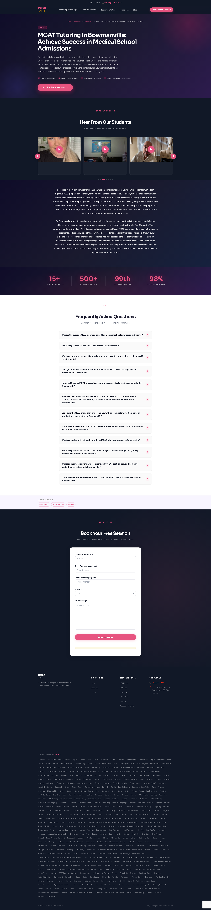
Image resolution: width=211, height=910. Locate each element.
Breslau (136, 771)
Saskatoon (108, 865)
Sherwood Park (83, 869)
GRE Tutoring (53, 799)
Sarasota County (77, 865)
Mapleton (118, 818)
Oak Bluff (81, 838)
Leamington (91, 814)
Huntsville (49, 807)
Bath (138, 764)
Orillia (147, 838)
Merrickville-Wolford (103, 822)
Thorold (68, 881)
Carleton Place (59, 779)
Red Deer (68, 854)
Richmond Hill (113, 854)
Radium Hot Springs (55, 854)
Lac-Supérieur (98, 810)
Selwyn (162, 865)
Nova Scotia (71, 838)
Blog (135, 10)
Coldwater (60, 783)
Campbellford (156, 775)
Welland (131, 889)
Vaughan (41, 889)
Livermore (147, 814)
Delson (67, 787)
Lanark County (147, 810)
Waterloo (122, 889)
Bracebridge (74, 771)
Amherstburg (132, 760)
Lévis (117, 814)
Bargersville (106, 764)
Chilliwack (118, 779)
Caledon (106, 775)
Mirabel (54, 826)
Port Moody (60, 850)
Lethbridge (109, 814)
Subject (78, 589)
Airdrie (83, 760)
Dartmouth (59, 787)
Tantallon (115, 877)
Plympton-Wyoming (115, 846)
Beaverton (62, 767)
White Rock (99, 893)
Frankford (56, 795)
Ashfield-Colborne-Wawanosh (63, 764)
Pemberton (149, 842)
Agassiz (76, 760)
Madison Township (77, 818)
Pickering (53, 846)
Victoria (56, 889)
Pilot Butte (62, 846)
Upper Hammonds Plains (63, 885)
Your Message (81, 601)
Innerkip (75, 807)
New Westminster (129, 830)
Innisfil (82, 807)
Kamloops (98, 807)
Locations (124, 10)
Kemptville (129, 807)
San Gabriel (56, 865)
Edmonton (41, 791)
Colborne (41, 783)
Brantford (114, 771)
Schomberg (139, 865)
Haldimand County (156, 799)
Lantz (62, 814)
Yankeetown (52, 897)
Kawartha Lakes (109, 807)
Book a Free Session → (55, 87)
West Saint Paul (154, 889)
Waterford (113, 889)
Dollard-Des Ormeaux (92, 787)
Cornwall (116, 783)
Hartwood (141, 803)
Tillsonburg (77, 881)
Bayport (145, 764)
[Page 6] (110, 179)
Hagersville (133, 799)
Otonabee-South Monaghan (47, 842)
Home (70, 22)
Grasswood (163, 795)
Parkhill (123, 842)
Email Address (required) (86, 566)
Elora (77, 791)
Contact (94, 692)
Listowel (138, 814)
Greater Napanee (66, 799)
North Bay (136, 834)
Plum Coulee (102, 846)
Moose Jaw (121, 826)
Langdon (157, 810)
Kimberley (139, 807)
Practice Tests (88, 10)
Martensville (153, 818)
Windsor (150, 893)
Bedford (71, 767)
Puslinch (148, 850)
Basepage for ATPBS (127, 764)
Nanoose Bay (63, 830)
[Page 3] (102, 179)
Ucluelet (131, 881)
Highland (159, 803)
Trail (102, 881)
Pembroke (158, 842)
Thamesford (149, 877)
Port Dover (164, 846)
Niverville (118, 834)
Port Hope (50, 850)
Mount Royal (162, 826)
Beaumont (41, 767)
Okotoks (126, 838)
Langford (166, 810)
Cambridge (133, 775)
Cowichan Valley (136, 783)
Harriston (132, 803)
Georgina (125, 795)
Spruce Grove (42, 873)
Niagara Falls (85, 834)
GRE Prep (123, 701)
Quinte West (42, 854)
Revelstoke (85, 854)
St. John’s (96, 873)
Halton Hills (64, 803)
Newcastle (161, 830)
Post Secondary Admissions (108, 850)
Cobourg (158, 779)
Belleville (79, 767)
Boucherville (52, 771)
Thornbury (41, 881)
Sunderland (69, 877)
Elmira (62, 791)
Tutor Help (122, 881)
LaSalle (69, 814)
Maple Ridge (108, 818)
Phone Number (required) (86, 578)
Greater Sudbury (80, 799)
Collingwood (71, 783)
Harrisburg (106, 803)
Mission (62, 826)
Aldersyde (104, 760)
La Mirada (87, 810)
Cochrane (167, 779)
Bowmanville (88, 22)
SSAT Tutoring (64, 873)
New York (141, 830)
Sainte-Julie (127, 861)
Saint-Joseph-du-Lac (77, 861)
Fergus (141, 791)
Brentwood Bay (125, 771)
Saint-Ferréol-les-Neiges (136, 857)
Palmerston (90, 842)
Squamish (53, 873)
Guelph (124, 799)
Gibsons (134, 795)
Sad (86, 857)
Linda (131, 814)
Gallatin (90, 795)
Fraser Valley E (79, 795)
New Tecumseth (115, 830)
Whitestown (120, 893)
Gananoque (99, 795)
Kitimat (66, 810)
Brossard (64, 775)
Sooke (129, 869)
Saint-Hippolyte (152, 857)
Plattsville (91, 846)
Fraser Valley (67, 795)
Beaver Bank (51, 767)
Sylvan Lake (106, 877)
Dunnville (105, 787)
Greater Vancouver (95, 799)
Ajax (89, 760)
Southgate (137, 869)
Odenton (98, 838)
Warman (92, 889)
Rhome (93, 854)
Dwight (113, 787)
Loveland (41, 818)
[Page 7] (112, 179)
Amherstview (143, 760)
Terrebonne (125, 877)
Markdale (134, 818)
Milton (40, 826)
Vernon (48, 889)
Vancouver (113, 885)
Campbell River (144, 775)
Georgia (117, 795)
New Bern (90, 830)
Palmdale (80, 842)
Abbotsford (42, 760)
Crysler (50, 787)
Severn (40, 869)
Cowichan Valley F (150, 783)
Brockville (55, 775)
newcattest (42, 834)
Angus (152, 760)
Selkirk (155, 865)
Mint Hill (47, 826)
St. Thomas (106, 873)
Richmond (102, 854)
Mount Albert (140, 826)
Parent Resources (111, 842)
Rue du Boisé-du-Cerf (75, 857)
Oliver (133, 838)
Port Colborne (141, 846)
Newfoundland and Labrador (58, 834)
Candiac (166, 775)
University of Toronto (45, 885)
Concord (98, 783)
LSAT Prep (124, 683)
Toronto (96, 881)
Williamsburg (139, 893)
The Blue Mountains (162, 877)
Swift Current (95, 877)
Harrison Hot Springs (119, 803)
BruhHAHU (79, 775)
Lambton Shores (133, 810)
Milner (165, 822)
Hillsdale (167, 803)
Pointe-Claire (129, 846)
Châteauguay (88, 779)
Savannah (128, 865)
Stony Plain (124, 873)
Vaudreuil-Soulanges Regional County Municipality (150, 885)
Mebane (71, 822)
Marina (126, 818)
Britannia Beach (154, 771)
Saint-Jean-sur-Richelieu (46, 861)
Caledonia (115, 775)
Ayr (84, 764)
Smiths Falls (110, 869)
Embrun (91, 791)
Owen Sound (70, 842)
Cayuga (78, 779)
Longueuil (164, 814)
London (155, 814)
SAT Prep (123, 688)
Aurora (78, 764)
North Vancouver (157, 834)
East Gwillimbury (124, 787)
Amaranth (121, 760)
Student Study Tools (45, 877)
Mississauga (71, 826)
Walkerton (65, 889)
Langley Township (52, 814)
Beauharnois (166, 764)
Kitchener (58, 810)
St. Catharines (85, 873)
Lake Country (110, 810)
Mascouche (42, 822)
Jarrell (89, 807)
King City (148, 807)
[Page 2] (100, 179)
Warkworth (83, 889)
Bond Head (41, 771)
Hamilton (73, 803)
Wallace (74, 889)
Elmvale (70, 791)
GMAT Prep (124, 697)
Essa (114, 791)
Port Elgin (41, 850)
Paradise (100, 842)
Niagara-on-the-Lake (99, 834)
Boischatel (160, 767)
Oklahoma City (116, 838)
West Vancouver (43, 893)
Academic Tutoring (127, 706)
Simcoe (101, 869)
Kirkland (50, 810)
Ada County (52, 760)
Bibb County (96, 767)
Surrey (78, 877)
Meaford (63, 822)
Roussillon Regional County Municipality (51, 857)
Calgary (124, 775)
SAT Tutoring (118, 865)
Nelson (82, 830)
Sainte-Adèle (116, 861)
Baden (90, 764)
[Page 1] (98, 179)
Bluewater (141, 767)
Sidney (93, 869)
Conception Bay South (85, 783)
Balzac (97, 764)
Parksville (131, 842)
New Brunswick (101, 830)
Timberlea (87, 881)
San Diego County (44, 865)
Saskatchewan (96, 865)
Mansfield (98, 818)
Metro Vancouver (118, 822)
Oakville (89, 838)
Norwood (41, 838)
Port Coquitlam (153, 846)
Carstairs (69, 779)
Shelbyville (72, 869)
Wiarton (130, 893)
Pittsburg (83, 846)
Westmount (55, 893)
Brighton (144, 771)
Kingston (166, 807)
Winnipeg (158, 893)
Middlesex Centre (146, 822)
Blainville (115, 767)
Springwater (157, 869)
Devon (80, 787)
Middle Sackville (132, 822)
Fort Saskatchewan (44, 795)
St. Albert (74, 873)
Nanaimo (53, 830)
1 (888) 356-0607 (159, 683)
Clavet (142, 779)
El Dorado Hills (52, 791)
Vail (97, 885)
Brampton (105, 771)
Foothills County (152, 791)
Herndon (150, 803)
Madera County (63, 818)
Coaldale (150, 779)
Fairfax (134, 791)
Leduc (100, 814)
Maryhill (162, 818)
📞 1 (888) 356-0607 (111, 3)
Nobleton (127, 834)
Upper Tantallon (79, 885)
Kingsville (41, 810)
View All (57, 754)
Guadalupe (116, 799)
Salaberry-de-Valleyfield (162, 861)
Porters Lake (91, 850)
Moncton (103, 826)
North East (145, 834)
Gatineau (108, 795)
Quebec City (165, 850)
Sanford (66, 865)
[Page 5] (108, 179)
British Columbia (43, 775)
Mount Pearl (152, 826)
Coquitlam (107, 783)
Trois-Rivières (111, 881)
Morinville (130, 826)
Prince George (137, 850)
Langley (40, 814)
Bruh (72, 775)
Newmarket (74, 834)
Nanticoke (74, 830)
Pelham (140, 842)
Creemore (162, 783)
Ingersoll (66, 807)
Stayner (115, 873)
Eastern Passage (158, 787)
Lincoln (124, 814)
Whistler (65, 893)
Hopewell (41, 807)
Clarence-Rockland (131, 779)
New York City (151, 830)
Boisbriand (151, 767)
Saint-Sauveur (92, 861)
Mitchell (95, 826)
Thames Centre (137, 877)
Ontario (71, 504)
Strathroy (157, 873)
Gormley (154, 795)
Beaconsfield (155, 764)
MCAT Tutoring (58, 504)
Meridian (91, 822)
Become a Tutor (108, 10)
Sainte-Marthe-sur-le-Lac (143, 861)
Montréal (112, 826)
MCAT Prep (124, 692)
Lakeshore (121, 810)
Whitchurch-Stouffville (85, 893)
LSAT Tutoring (51, 818)
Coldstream (50, 783)
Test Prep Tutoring (67, 10)
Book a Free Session (162, 10)
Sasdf (87, 865)
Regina (76, 854)
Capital (49, 779)
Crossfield (41, 787)
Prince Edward (125, 850)
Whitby (72, 893)
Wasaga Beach (102, 889)
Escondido (106, 791)
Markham (143, 818)
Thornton (60, 881)
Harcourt (97, 803)
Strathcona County (145, 873)
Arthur (48, 764)
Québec (156, 850)
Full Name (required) (84, 554)
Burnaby (98, 775)
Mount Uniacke (43, 830)
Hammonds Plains (85, 803)
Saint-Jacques (165, 857)
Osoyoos (163, 838)
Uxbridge (90, 885)
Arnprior (41, 764)
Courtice (125, 783)
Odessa (105, 838)
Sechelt (148, 865)
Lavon (83, 814)
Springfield (147, 869)
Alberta (96, 760)
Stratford (133, 873)
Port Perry (69, 850)
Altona (113, 760)
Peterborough (42, 846)
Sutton (85, 877)
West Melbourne (141, 889)
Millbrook (157, 822)
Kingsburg (157, 807)
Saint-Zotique (104, 861)
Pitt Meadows (72, 846)
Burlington (89, 775)
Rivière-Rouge (125, 854)
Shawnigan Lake (51, 869)
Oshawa (154, 838)
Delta (74, 787)
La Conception (77, 810)
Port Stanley (80, 850)
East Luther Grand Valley (141, 787)
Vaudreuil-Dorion (125, 885)
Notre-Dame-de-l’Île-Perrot (55, 838)
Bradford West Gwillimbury (90, 771)
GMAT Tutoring (144, 795)
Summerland (58, 877)
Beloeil (87, 767)
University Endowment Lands (146, 881)
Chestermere (107, 779)
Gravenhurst (42, 799)
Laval (76, 814)
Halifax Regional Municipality (47, 803)
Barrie (115, 764)
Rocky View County (138, 854)
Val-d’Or (104, 885)
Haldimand (143, 799)
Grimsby (107, 799)
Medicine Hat (81, 822)
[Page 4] (105, 179)
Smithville (121, 869)
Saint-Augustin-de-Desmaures (101, 857)
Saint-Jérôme (63, 861)
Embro (83, 791)
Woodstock (42, 897)
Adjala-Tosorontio (64, 760)
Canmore (41, 779)
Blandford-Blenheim (128, 767)
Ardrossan (161, 760)
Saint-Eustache (119, 857)
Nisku (111, 834)
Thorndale (51, 881)
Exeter (127, 791)
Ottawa (61, 842)
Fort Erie (163, 791)
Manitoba (89, 818)
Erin (98, 791)
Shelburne (62, 869)
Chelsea (98, 779)
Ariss (169, 760)
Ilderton (58, 807)
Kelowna (120, 807)
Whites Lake (109, 893)
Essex (120, 791)
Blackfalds (106, 767)
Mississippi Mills (84, 826)
